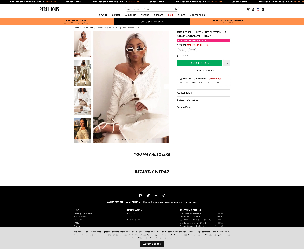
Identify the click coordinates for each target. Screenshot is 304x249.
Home (76, 28)
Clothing (130, 15)
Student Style (87, 28)
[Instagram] (156, 195)
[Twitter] (148, 195)
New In (103, 15)
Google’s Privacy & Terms (154, 235)
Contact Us (79, 226)
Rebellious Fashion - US (49, 7)
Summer (116, 15)
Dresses (158, 15)
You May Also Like (204, 70)
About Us (130, 213)
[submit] (176, 9)
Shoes (181, 15)
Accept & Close (152, 244)
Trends (145, 15)
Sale (170, 15)
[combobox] (152, 9)
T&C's (129, 216)
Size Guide (78, 220)
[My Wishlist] (248, 9)
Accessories (197, 15)
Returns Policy (184, 107)
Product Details (185, 93)
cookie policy (166, 238)
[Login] (253, 9)
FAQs (76, 223)
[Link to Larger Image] (131, 87)
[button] (263, 9)
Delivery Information (187, 100)
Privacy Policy (133, 220)
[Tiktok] (163, 195)
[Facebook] (140, 195)
